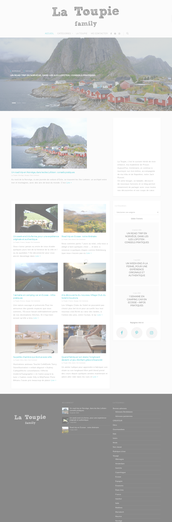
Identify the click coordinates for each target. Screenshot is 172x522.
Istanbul (118, 499)
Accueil (49, 33)
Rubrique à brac (119, 451)
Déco (22, 360)
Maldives (118, 508)
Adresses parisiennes (123, 416)
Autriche (118, 468)
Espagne (118, 481)
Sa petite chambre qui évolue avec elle (32, 357)
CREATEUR (117, 421)
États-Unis (119, 490)
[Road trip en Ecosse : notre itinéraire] (65, 430)
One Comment (34, 175)
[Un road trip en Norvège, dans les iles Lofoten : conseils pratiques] (65, 411)
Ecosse (22, 301)
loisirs (74, 363)
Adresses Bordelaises (124, 412)
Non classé (72, 239)
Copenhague (120, 472)
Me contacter (99, 33)
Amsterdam (120, 464)
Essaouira (119, 486)
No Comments (35, 242)
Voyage (26, 175)
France (22, 242)
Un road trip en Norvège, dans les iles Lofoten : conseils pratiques (53, 75)
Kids (25, 360)
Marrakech (119, 512)
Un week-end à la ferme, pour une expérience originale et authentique (88, 419)
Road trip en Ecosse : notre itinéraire (79, 236)
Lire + (69, 183)
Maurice (118, 516)
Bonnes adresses (120, 408)
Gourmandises (119, 429)
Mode (115, 443)
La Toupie (81, 33)
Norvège (21, 175)
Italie (117, 503)
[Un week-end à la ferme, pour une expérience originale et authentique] (65, 420)
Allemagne (119, 459)
